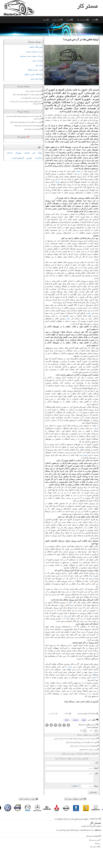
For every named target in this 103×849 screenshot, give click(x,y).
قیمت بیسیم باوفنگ (35, 70)
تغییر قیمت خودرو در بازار (34, 91)
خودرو (69, 19)
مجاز (68, 318)
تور (33, 152)
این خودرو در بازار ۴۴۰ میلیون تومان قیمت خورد (27, 94)
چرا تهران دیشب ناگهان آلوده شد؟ (31, 97)
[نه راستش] (85, 730)
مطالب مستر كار (95, 846)
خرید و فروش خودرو (34, 52)
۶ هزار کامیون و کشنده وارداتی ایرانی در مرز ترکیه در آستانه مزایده (25, 102)
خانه (94, 19)
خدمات (9, 152)
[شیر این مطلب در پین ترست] (55, 725)
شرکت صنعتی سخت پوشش (31, 56)
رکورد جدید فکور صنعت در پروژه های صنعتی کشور (82, 742)
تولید (84, 720)
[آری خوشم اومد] (96, 730)
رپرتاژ (45, 19)
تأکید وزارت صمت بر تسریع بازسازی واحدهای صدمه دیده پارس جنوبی (76, 738)
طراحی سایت (37, 61)
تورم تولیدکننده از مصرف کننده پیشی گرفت (84, 745)
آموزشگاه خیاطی (36, 47)
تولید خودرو (57, 19)
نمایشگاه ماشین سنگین (33, 74)
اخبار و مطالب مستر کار (74, 799)
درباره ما (97, 843)
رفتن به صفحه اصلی (27, 799)
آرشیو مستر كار (82, 19)
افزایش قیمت (18, 158)
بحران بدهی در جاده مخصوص (88, 749)
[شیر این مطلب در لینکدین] (51, 725)
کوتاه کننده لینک (36, 79)
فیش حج (39, 65)
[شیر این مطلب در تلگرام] (68, 725)
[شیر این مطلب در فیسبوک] (64, 725)
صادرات (38, 158)
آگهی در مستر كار (94, 840)
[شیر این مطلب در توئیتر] (60, 725)
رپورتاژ (18, 152)
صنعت (78, 171)
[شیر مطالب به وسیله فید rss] (47, 725)
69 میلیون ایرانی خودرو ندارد (33, 129)
